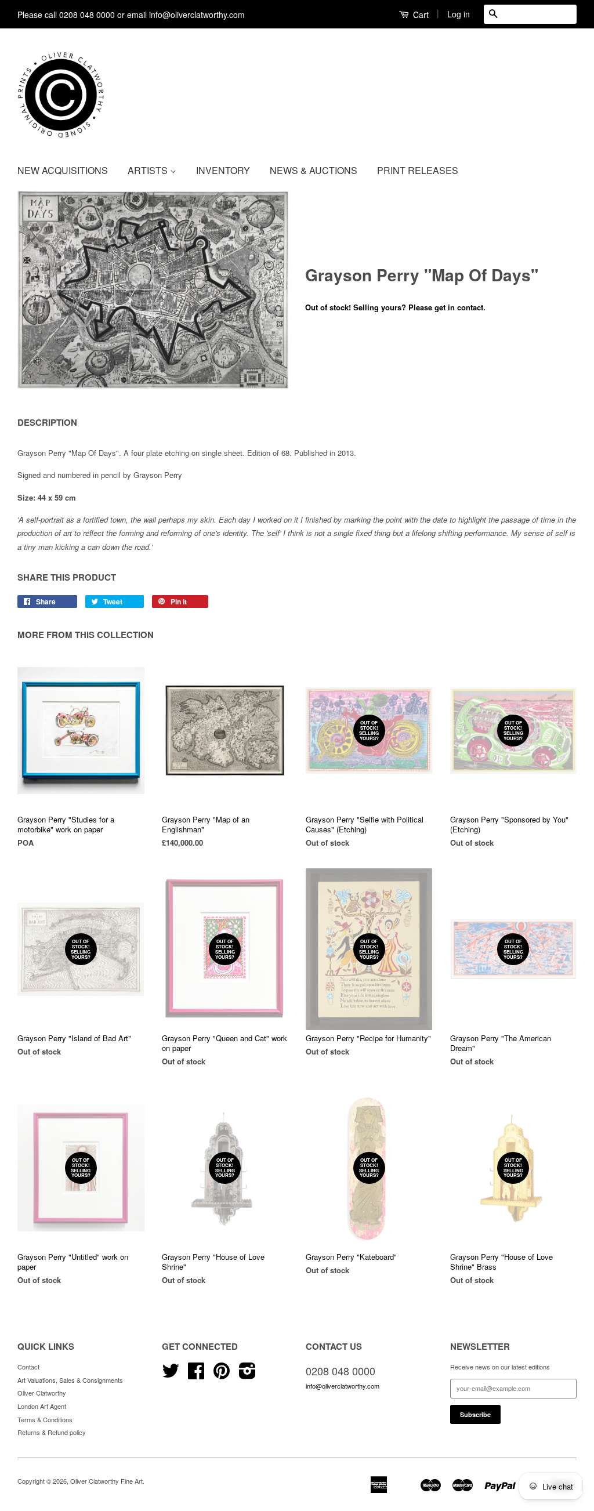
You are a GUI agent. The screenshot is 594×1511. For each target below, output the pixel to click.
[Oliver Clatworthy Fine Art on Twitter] (170, 1374)
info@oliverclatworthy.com (342, 1385)
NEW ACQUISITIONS (62, 170)
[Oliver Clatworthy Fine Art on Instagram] (247, 1374)
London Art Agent (41, 1406)
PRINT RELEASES (417, 170)
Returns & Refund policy (51, 1432)
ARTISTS (149, 170)
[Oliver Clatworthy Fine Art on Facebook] (196, 1374)
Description (47, 422)
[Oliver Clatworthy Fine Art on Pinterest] (221, 1374)
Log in (458, 14)
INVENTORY (223, 170)
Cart (420, 14)
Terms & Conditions (45, 1419)
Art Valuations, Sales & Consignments (70, 1380)
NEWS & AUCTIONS (313, 170)
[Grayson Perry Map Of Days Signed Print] (152, 290)
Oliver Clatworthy (41, 1392)
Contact (28, 1366)
